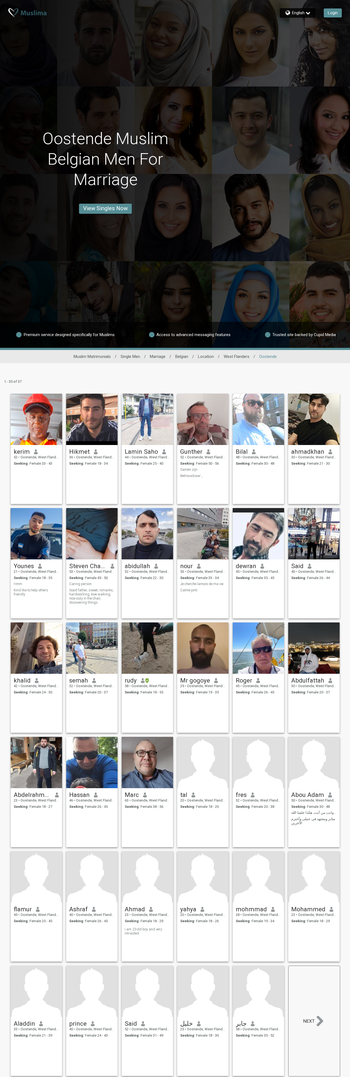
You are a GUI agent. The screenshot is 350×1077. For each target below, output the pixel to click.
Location (206, 356)
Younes (24, 565)
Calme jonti (188, 590)
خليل (186, 1023)
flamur (23, 909)
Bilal (242, 451)
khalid (22, 680)
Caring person (80, 584)
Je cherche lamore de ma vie (201, 584)
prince (78, 1023)
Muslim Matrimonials (92, 356)
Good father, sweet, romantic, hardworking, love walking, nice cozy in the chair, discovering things (91, 596)
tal (183, 794)
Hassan (79, 794)
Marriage (157, 356)
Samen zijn (188, 469)
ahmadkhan (307, 451)
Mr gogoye (195, 680)
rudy (131, 680)
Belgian (181, 356)
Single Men (130, 356)
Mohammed (308, 909)
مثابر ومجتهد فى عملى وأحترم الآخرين (313, 821)
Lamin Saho (141, 451)
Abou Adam (307, 794)
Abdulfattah (307, 680)
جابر (241, 1023)
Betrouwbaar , (191, 476)
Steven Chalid (88, 565)
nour (186, 565)
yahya (188, 909)
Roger (244, 680)
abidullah (137, 565)
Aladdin (24, 1023)
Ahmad (135, 909)
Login (333, 12)
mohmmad (251, 909)
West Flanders (236, 356)
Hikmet (79, 451)
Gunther (191, 451)
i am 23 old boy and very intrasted (143, 931)
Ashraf (78, 909)
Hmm (18, 584)
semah (78, 680)
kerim (22, 451)
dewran (246, 565)
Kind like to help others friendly (31, 592)
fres (241, 794)
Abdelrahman (32, 794)
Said (297, 565)
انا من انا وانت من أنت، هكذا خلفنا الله (314, 813)
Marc (132, 794)
